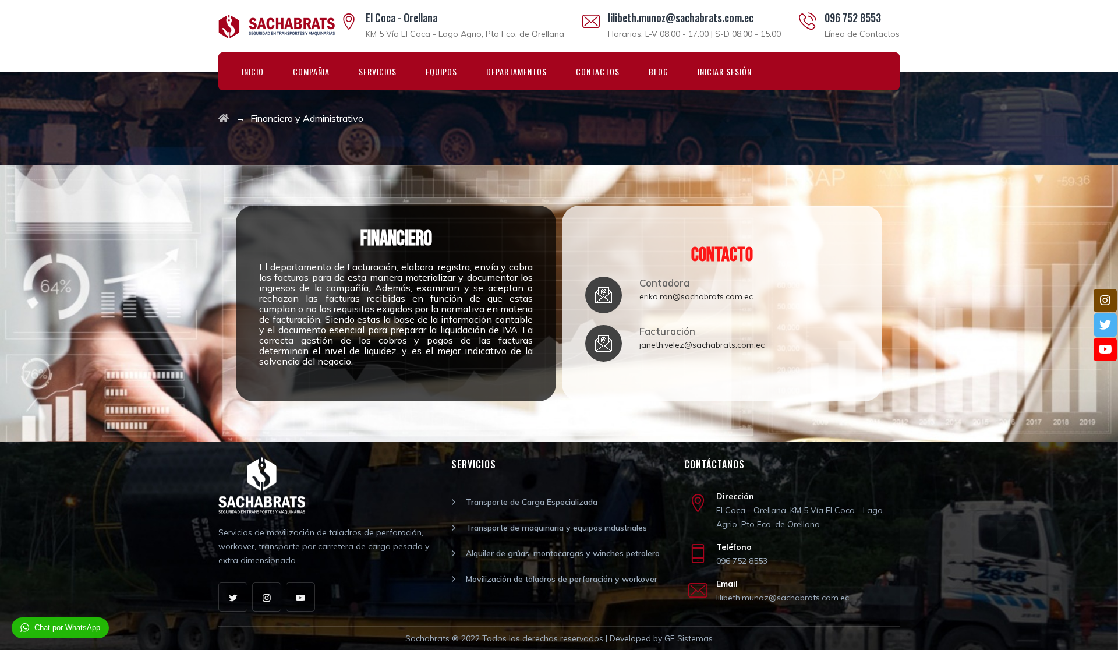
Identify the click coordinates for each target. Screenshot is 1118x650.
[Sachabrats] (276, 26)
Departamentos (516, 71)
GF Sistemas (688, 638)
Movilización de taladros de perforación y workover (561, 579)
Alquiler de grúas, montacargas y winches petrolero (563, 553)
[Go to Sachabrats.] (223, 118)
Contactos (598, 71)
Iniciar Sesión (725, 71)
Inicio (253, 71)
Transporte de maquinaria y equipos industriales (556, 527)
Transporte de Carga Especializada (531, 502)
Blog (658, 71)
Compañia (311, 71)
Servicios (378, 71)
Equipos (441, 71)
